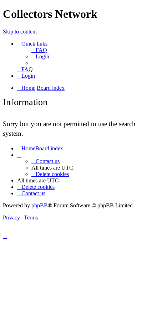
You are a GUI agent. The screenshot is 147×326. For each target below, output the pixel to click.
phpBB (39, 205)
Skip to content (20, 32)
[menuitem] (39, 50)
